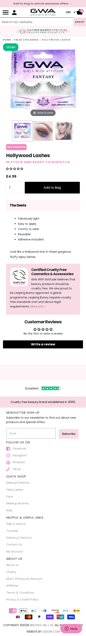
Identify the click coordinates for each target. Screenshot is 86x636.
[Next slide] (76, 78)
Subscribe (68, 434)
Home (7, 39)
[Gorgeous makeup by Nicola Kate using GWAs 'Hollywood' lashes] (43, 131)
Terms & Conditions (20, 593)
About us (12, 565)
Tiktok (15, 469)
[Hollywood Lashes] (22, 131)
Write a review (43, 344)
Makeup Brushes (17, 503)
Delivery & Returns (19, 538)
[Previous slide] (10, 78)
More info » (38, 306)
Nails (9, 510)
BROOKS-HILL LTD (41, 625)
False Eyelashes (26, 39)
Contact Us (14, 544)
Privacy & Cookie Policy (22, 599)
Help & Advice (15, 524)
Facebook (18, 449)
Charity (11, 572)
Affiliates (12, 586)
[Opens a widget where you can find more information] (71, 629)
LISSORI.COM (51, 632)
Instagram (18, 455)
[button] (14, 169)
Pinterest (17, 462)
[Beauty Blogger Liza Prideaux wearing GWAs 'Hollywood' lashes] (63, 131)
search (79, 22)
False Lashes (14, 490)
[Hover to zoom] (43, 80)
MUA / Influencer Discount (24, 579)
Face (9, 497)
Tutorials (12, 531)
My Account (14, 552)
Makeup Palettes (17, 483)
